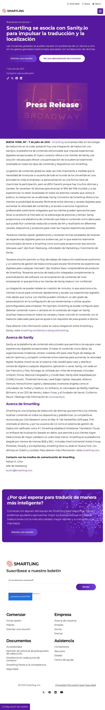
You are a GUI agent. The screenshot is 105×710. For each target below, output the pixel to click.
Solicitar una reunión (21, 58)
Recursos (59, 651)
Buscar (87, 4)
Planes (10, 625)
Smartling (58, 142)
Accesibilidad (14, 647)
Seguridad (12, 669)
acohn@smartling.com (19, 470)
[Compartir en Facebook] (16, 78)
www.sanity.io (57, 397)
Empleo (58, 625)
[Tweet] (12, 78)
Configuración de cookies (15, 707)
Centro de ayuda (64, 660)
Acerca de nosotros (65, 620)
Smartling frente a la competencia (26, 665)
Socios (58, 629)
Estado (58, 655)
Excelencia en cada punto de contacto (23, 659)
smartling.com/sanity (33, 330)
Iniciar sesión (75, 4)
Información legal (75, 685)
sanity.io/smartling (58, 330)
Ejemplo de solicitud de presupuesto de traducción (27, 652)
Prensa (58, 633)
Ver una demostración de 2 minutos (62, 58)
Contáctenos (61, 647)
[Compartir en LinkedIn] (21, 78)
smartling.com (91, 450)
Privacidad (60, 685)
